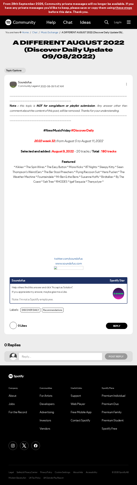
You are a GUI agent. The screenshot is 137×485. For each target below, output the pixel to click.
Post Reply (116, 356)
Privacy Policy (46, 472)
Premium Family (111, 412)
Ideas (85, 22)
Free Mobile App (81, 412)
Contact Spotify (80, 420)
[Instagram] (13, 445)
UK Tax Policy (34, 477)
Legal (11, 472)
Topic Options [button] (14, 70)
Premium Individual (113, 396)
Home (25, 32)
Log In (117, 22)
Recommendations (52, 309)
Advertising (47, 412)
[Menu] (129, 22)
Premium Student (113, 420)
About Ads (78, 472)
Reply (116, 326)
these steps (123, 8)
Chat (67, 22)
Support (76, 396)
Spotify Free (109, 428)
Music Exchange (49, 32)
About (12, 396)
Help (51, 22)
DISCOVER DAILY (30, 309)
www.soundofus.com (68, 263)
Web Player (78, 404)
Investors (45, 420)
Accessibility (91, 472)
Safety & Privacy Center (27, 472)
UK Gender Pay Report (53, 477)
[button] (126, 84)
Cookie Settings (62, 472)
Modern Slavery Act (17, 477)
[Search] (106, 22)
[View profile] (13, 84)
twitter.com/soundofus (68, 259)
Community (24, 22)
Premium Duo (110, 404)
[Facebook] (35, 445)
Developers (47, 404)
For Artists (46, 396)
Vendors (45, 428)
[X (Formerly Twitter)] (24, 445)
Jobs (12, 404)
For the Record (18, 412)
